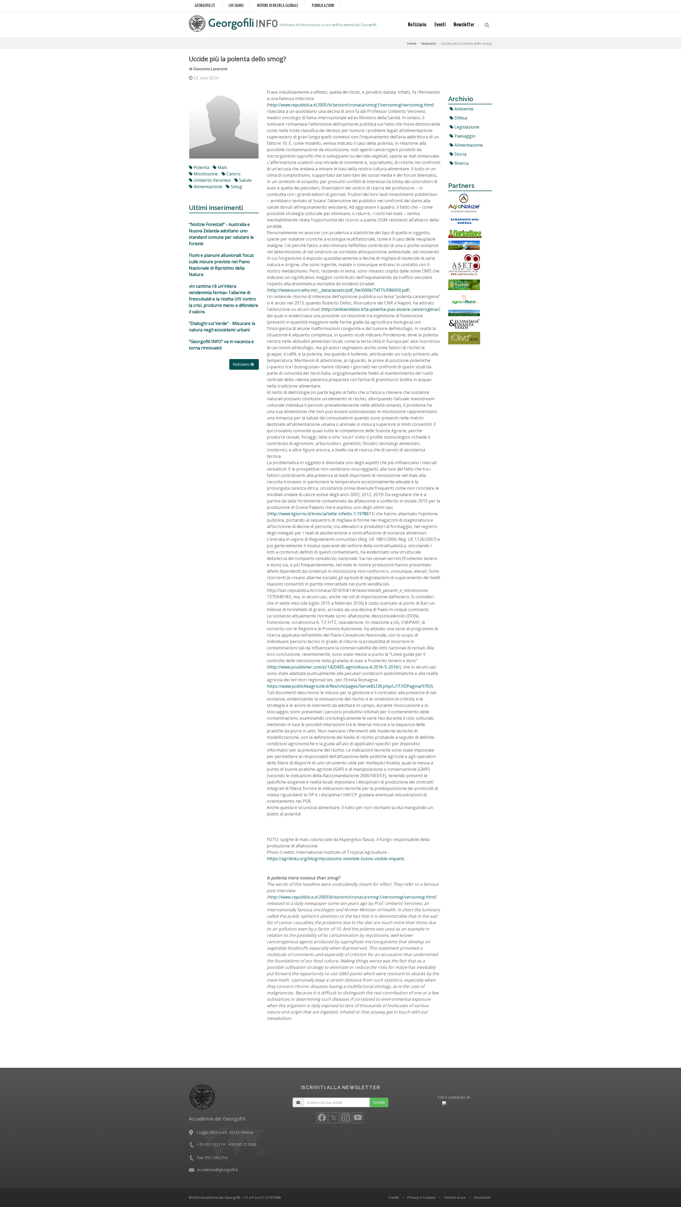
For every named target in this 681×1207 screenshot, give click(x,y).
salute (245, 180)
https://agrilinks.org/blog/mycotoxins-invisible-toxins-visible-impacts (335, 859)
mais (222, 167)
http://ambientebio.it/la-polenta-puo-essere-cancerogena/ (380, 309)
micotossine (205, 174)
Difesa (460, 118)
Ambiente (463, 109)
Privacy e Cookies (421, 1197)
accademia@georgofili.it (217, 1169)
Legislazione (466, 127)
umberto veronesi (212, 180)
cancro (232, 174)
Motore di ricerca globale (277, 5)
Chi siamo (236, 5)
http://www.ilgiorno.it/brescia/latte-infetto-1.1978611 (320, 514)
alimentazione (207, 187)
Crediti (394, 1197)
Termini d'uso (455, 1197)
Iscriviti (379, 1102)
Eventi (440, 24)
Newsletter (464, 24)
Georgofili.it (205, 5)
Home (412, 43)
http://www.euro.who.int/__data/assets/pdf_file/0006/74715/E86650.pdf (338, 290)
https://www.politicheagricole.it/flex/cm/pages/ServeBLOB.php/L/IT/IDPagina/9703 (349, 686)
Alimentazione (468, 145)
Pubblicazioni (323, 5)
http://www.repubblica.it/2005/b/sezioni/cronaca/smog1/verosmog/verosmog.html (350, 105)
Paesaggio (464, 136)
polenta (201, 167)
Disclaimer (482, 1197)
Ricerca (460, 163)
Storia (459, 154)
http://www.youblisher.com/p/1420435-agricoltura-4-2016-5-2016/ (334, 667)
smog (236, 187)
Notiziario (417, 24)
